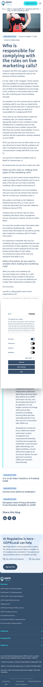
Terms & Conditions (21, 684)
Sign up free (10, 567)
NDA (6, 684)
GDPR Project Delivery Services (10, 600)
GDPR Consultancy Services (9, 611)
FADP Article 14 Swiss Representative (12, 596)
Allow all (21, 362)
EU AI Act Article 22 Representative (11, 623)
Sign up (30, 3)
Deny (21, 371)
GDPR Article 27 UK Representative (11, 592)
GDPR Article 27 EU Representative (11, 588)
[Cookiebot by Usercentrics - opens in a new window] (28, 314)
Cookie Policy (6, 681)
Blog (4, 9)
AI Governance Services (8, 615)
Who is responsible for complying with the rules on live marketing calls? (23, 9)
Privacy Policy (20, 681)
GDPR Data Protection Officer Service (12, 607)
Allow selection (21, 367)
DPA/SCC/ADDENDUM (34, 681)
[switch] (33, 343)
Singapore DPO (5, 604)
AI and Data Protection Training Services (13, 619)
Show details (28, 358)
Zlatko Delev (15, 40)
